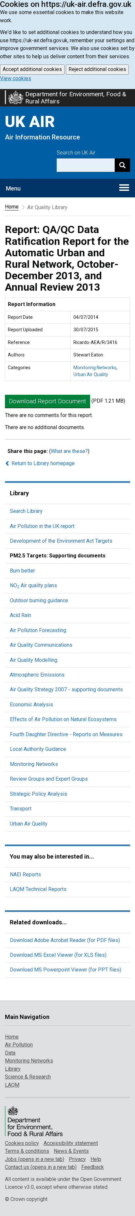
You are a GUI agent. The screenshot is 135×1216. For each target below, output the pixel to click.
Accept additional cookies (32, 69)
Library (19, 493)
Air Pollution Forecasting (38, 630)
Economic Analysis (31, 704)
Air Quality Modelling (33, 660)
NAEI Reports (25, 874)
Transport (20, 809)
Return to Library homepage (42, 463)
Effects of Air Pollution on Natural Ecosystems (63, 719)
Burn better (22, 571)
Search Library (26, 511)
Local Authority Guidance (38, 749)
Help (95, 1159)
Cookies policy (22, 1143)
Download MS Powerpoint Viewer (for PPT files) (65, 970)
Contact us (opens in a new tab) (41, 1167)
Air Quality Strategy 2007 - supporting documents (66, 689)
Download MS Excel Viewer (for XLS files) (58, 955)
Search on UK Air (76, 153)
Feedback (92, 1167)
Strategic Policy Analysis (38, 794)
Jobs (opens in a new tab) (34, 1159)
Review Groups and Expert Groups (49, 779)
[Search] (122, 165)
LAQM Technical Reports (38, 889)
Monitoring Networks (94, 367)
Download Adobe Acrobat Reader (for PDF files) (65, 940)
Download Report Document (47, 401)
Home (12, 207)
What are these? (69, 451)
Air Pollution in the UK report (42, 526)
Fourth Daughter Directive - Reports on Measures (66, 734)
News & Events (71, 1151)
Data (10, 1053)
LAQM (12, 1085)
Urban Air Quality (90, 374)
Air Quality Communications (41, 645)
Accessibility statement (71, 1143)
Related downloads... (38, 922)
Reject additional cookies (97, 69)
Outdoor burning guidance (39, 600)
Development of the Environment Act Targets (61, 541)
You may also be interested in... (52, 856)
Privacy (77, 1159)
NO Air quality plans (33, 585)
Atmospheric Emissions (37, 675)
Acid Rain (20, 615)
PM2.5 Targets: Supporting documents (58, 556)
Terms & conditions (27, 1151)
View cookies (15, 78)
